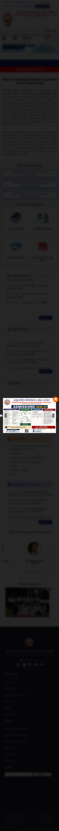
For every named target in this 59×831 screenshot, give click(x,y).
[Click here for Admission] (29, 415)
